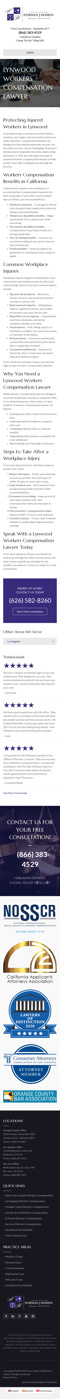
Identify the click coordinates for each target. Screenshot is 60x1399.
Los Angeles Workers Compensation (25, 1200)
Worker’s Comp (14, 1256)
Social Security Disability (18, 1229)
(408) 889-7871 (18, 1175)
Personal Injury (13, 1262)
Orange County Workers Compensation (27, 1206)
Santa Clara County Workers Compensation (29, 1195)
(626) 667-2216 (18, 1158)
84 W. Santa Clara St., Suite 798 (18, 1167)
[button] (53, 641)
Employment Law (14, 1273)
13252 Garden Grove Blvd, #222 (19, 1134)
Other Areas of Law (16, 1235)
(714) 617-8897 (18, 1141)
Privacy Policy (10, 1377)
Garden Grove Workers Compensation (26, 1212)
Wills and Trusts (14, 1279)
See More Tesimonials (15, 792)
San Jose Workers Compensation (23, 1223)
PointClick (52, 1382)
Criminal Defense (14, 1268)
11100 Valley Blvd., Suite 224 (17, 1150)
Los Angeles (13, 641)
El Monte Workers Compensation (23, 1218)
